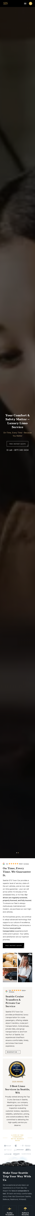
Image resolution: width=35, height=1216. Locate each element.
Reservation (12, 1052)
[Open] (25, 3)
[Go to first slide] (33, 432)
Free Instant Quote (17, 444)
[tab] (16, 852)
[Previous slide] (1, 432)
